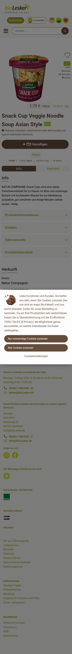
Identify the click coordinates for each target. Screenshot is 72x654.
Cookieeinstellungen (36, 356)
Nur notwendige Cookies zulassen (28, 338)
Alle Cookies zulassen (20, 347)
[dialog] (36, 327)
